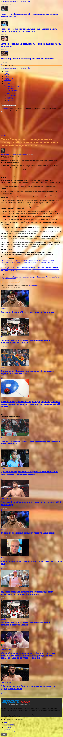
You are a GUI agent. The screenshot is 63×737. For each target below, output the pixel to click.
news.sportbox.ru (13, 257)
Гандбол (9, 97)
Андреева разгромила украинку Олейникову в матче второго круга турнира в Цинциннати (27, 593)
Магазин (7, 71)
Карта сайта (7, 727)
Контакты (7, 729)
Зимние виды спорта (13, 87)
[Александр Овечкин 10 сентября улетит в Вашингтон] (4, 55)
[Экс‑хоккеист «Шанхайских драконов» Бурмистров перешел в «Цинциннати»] (15, 366)
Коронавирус (11, 88)
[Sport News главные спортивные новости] (16, 705)
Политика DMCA (9, 724)
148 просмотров (5, 154)
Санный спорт (11, 95)
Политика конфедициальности (13, 731)
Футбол (6, 73)
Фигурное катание (12, 90)
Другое (6, 85)
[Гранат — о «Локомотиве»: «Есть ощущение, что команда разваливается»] (4, 10)
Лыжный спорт (11, 93)
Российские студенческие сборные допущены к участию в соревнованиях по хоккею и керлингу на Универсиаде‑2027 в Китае (31, 404)
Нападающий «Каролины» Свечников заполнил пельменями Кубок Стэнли (25, 341)
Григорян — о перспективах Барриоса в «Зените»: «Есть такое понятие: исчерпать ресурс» (29, 30)
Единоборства (9, 78)
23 (1, 510)
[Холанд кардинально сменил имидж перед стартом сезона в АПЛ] (15, 556)
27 (1, 412)
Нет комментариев (21, 154)
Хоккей (6, 75)
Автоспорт (7, 83)
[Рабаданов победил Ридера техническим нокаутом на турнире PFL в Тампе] (15, 681)
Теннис (6, 81)
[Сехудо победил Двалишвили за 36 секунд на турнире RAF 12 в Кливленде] (4, 40)
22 (1, 479)
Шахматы (10, 98)
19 (1, 317)
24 (1, 348)
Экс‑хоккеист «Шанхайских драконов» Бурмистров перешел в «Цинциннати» (27, 372)
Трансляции (10, 100)
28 (1, 378)
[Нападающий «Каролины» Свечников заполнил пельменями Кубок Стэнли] (15, 335)
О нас (5, 722)
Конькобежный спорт (13, 92)
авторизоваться (33, 285)
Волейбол (7, 80)
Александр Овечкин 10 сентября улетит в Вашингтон (27, 59)
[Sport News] (15, 1)
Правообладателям (9, 726)
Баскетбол (7, 76)
